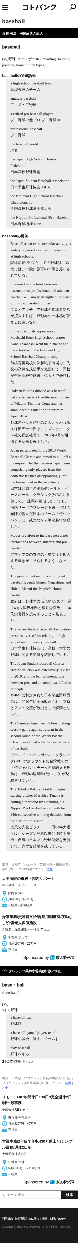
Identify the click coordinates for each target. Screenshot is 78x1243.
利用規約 (7, 1218)
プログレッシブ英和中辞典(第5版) (27, 971)
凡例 (5, 1087)
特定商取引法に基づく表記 (31, 1218)
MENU (5, 7)
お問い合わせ (58, 1218)
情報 (50, 869)
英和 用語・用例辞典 (17, 33)
